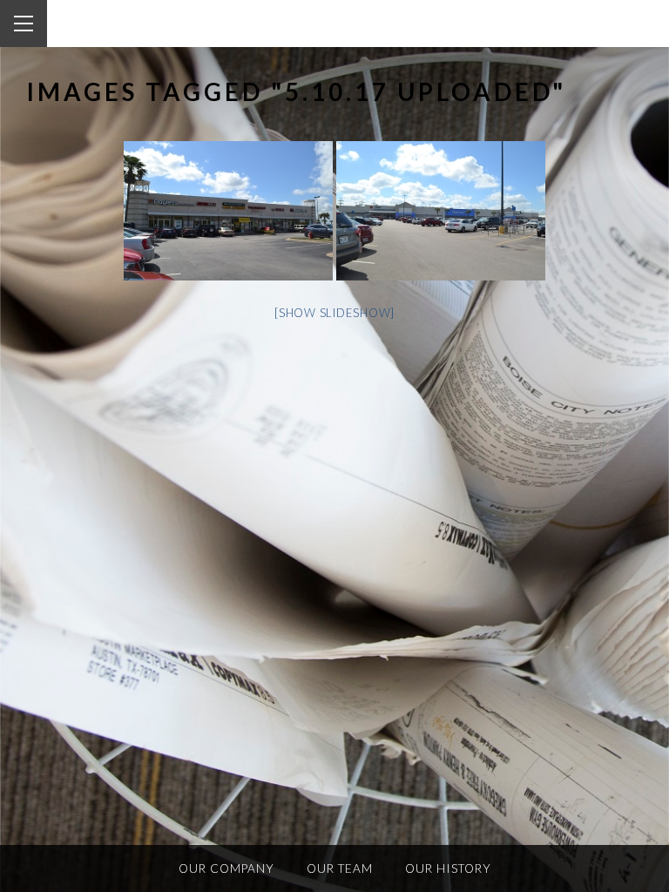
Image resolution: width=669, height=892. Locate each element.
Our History (448, 868)
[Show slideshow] (334, 313)
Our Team (340, 868)
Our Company (226, 868)
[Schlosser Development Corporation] (128, 24)
